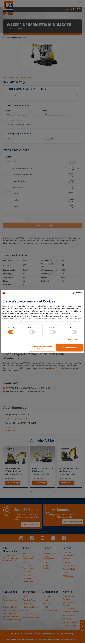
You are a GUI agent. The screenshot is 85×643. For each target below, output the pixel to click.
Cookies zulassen (69, 348)
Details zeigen (73, 340)
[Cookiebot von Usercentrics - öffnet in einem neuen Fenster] (73, 293)
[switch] (32, 332)
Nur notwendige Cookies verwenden (42, 348)
